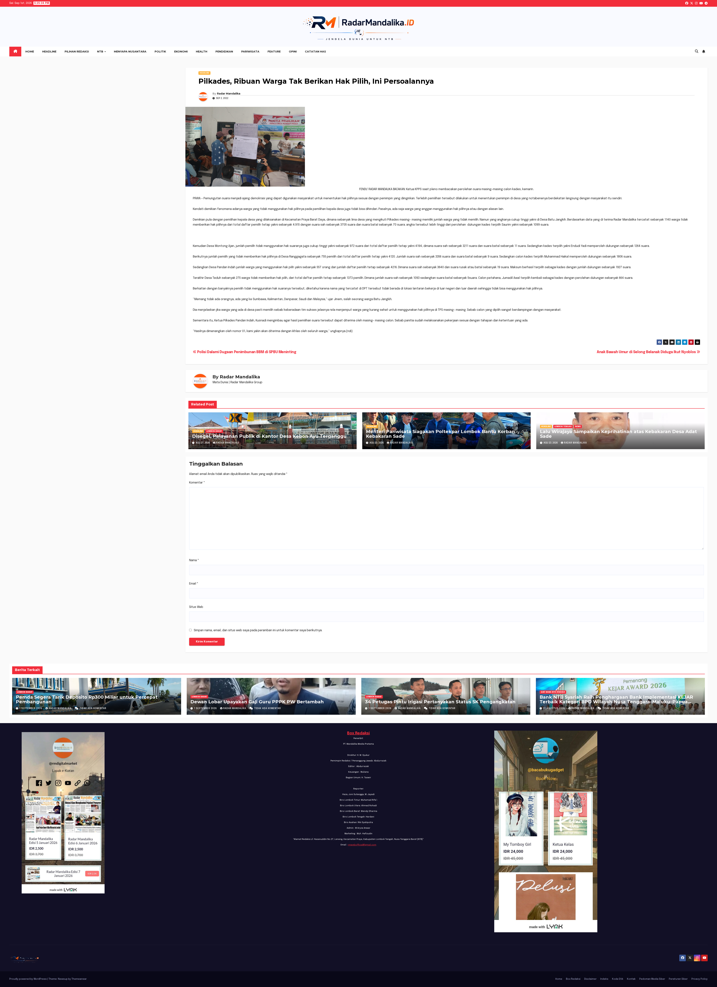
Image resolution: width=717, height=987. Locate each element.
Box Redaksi (358, 733)
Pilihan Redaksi (77, 51)
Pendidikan (224, 51)
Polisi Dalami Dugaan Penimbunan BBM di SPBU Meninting (246, 352)
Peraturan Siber (678, 979)
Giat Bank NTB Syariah (553, 692)
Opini (293, 51)
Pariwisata (250, 51)
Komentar (197, 482)
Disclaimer (590, 979)
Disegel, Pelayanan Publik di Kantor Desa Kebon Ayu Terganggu (269, 436)
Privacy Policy (699, 979)
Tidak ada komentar (93, 708)
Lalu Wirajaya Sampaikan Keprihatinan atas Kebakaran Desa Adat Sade (618, 434)
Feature (274, 51)
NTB (100, 51)
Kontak (631, 979)
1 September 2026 (31, 708)
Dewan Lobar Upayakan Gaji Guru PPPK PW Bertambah (257, 701)
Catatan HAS (315, 51)
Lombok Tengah (563, 426)
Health (201, 51)
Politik (160, 51)
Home (29, 51)
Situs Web (196, 607)
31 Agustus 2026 (554, 708)
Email (193, 583)
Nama (194, 560)
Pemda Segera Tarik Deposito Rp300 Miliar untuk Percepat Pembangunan (86, 699)
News (578, 426)
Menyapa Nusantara (130, 51)
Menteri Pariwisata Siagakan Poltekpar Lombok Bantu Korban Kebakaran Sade (440, 434)
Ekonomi (181, 51)
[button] (696, 51)
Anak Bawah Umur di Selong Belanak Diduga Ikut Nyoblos (647, 352)
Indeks (604, 979)
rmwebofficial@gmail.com (362, 845)
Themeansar (79, 979)
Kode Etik (617, 979)
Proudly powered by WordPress (28, 979)
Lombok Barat (214, 431)
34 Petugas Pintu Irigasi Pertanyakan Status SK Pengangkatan (440, 701)
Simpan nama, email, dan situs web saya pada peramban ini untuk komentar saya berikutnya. (258, 630)
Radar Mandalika (228, 93)
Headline (49, 51)
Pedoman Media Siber (652, 979)
